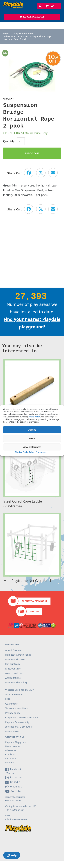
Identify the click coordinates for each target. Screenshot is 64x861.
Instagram (16, 777)
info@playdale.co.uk (16, 818)
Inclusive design (14, 694)
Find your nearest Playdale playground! (32, 323)
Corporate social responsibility (21, 717)
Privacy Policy (34, 417)
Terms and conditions (16, 708)
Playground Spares (23, 33)
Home (5, 33)
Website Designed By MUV (19, 689)
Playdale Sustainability (17, 722)
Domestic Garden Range (18, 654)
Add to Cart (32, 153)
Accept (32, 429)
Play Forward (12, 731)
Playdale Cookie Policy (24, 452)
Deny (32, 438)
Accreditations (13, 677)
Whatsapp (16, 786)
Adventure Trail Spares (16, 36)
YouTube (16, 791)
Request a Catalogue (34, 601)
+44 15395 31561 (15, 809)
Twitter (10, 773)
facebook (15, 769)
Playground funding (16, 682)
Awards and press (14, 673)
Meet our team (13, 668)
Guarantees (11, 703)
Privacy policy (41, 452)
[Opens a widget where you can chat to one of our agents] (11, 855)
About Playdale (13, 650)
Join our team (12, 663)
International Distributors (18, 726)
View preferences (32, 446)
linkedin (15, 782)
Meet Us (34, 611)
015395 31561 (13, 800)
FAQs (8, 698)
